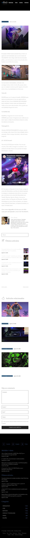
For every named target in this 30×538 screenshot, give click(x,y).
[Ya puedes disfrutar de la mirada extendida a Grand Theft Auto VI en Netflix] (26, 250)
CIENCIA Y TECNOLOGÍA (7, 348)
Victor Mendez (14, 217)
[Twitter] (22, 444)
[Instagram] (13, 444)
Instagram (17, 444)
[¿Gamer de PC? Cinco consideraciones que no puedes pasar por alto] (26, 264)
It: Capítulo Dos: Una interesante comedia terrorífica (13, 458)
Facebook (8, 444)
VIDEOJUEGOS (5, 21)
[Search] (26, 235)
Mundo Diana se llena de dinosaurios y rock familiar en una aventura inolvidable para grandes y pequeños (11, 270)
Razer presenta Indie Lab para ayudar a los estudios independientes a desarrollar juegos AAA (15, 371)
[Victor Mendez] (5, 223)
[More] (25, 47)
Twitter (26, 444)
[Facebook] (3, 444)
